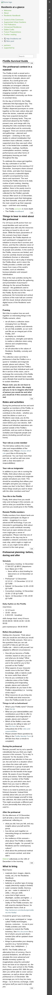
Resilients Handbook (12, 15)
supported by (9, 48)
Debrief (5, 859)
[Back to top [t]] (49, 22)
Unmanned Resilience (12, 27)
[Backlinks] (49, 18)
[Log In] (49, 3)
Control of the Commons (13, 20)
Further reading (10, 34)
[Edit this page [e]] (49, 10)
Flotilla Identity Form (23, 736)
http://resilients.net (13, 39)
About (6, 13)
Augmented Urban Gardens (15, 22)
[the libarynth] (6, 2)
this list (12, 709)
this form (12, 726)
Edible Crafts (9, 30)
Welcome (7, 10)
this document (22, 932)
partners (7, 45)
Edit (32, 63)
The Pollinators (10, 25)
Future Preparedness (12, 32)
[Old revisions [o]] (49, 14)
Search (32, 56)
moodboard (19, 211)
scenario (18, 209)
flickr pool (10, 41)
